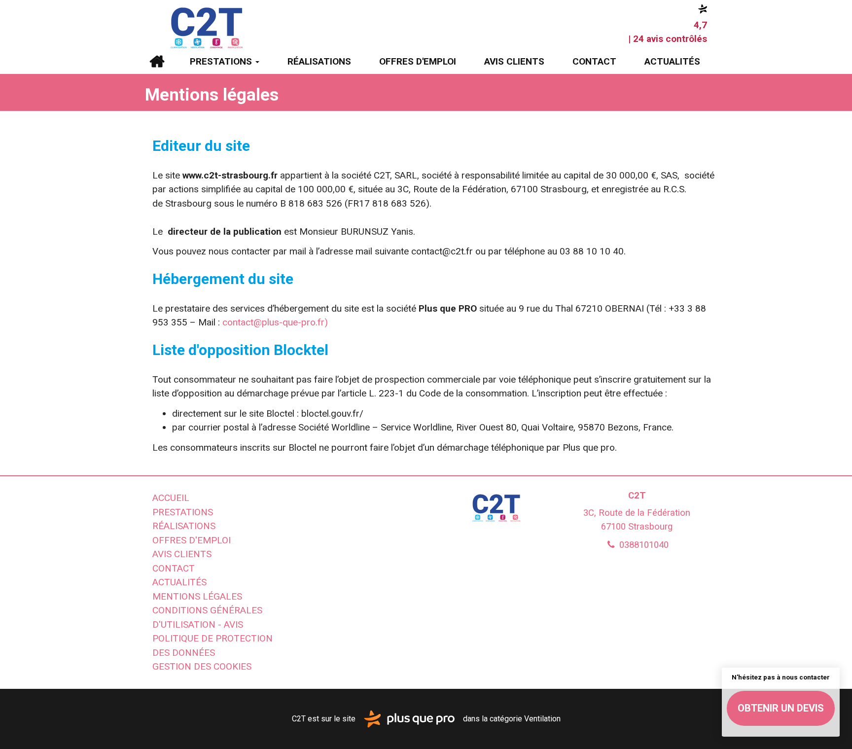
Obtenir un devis (781, 708)
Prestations (222, 61)
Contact (594, 61)
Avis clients (514, 61)
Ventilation (542, 718)
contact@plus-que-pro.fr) (275, 322)
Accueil (157, 61)
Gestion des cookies (201, 666)
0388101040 (643, 544)
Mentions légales (197, 596)
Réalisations (319, 61)
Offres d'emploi (417, 61)
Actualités (672, 61)
